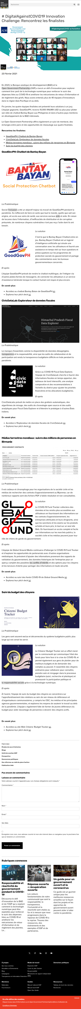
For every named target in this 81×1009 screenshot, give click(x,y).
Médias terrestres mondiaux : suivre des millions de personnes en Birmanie (40, 142)
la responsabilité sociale (13, 682)
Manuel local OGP (33, 988)
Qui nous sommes (8, 966)
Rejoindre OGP (32, 966)
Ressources (57, 982)
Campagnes (5, 974)
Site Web (5, 823)
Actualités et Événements (10, 968)
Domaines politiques (61, 963)
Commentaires (7, 785)
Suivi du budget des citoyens (19, 146)
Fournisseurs (6, 988)
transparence (8, 354)
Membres (5, 982)
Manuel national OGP (34, 985)
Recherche (57, 988)
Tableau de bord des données (63, 985)
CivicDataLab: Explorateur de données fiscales (27, 139)
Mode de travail (33, 963)
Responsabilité (32, 971)
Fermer (76, 998)
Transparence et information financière (14, 976)
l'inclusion (12, 210)
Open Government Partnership (16, 88)
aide (58, 216)
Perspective (6, 756)
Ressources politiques (10, 759)
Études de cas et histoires (11, 747)
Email (4, 814)
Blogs (4, 750)
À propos (5, 963)
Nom (4, 806)
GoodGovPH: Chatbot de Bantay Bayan (24, 136)
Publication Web (8, 765)
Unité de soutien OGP (9, 753)
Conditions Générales (10, 1005)
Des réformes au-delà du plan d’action (15, 762)
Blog (3, 971)
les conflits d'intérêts (39, 563)
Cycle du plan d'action (35, 968)
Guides (30, 982)
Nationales (5, 985)
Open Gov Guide (33, 990)
